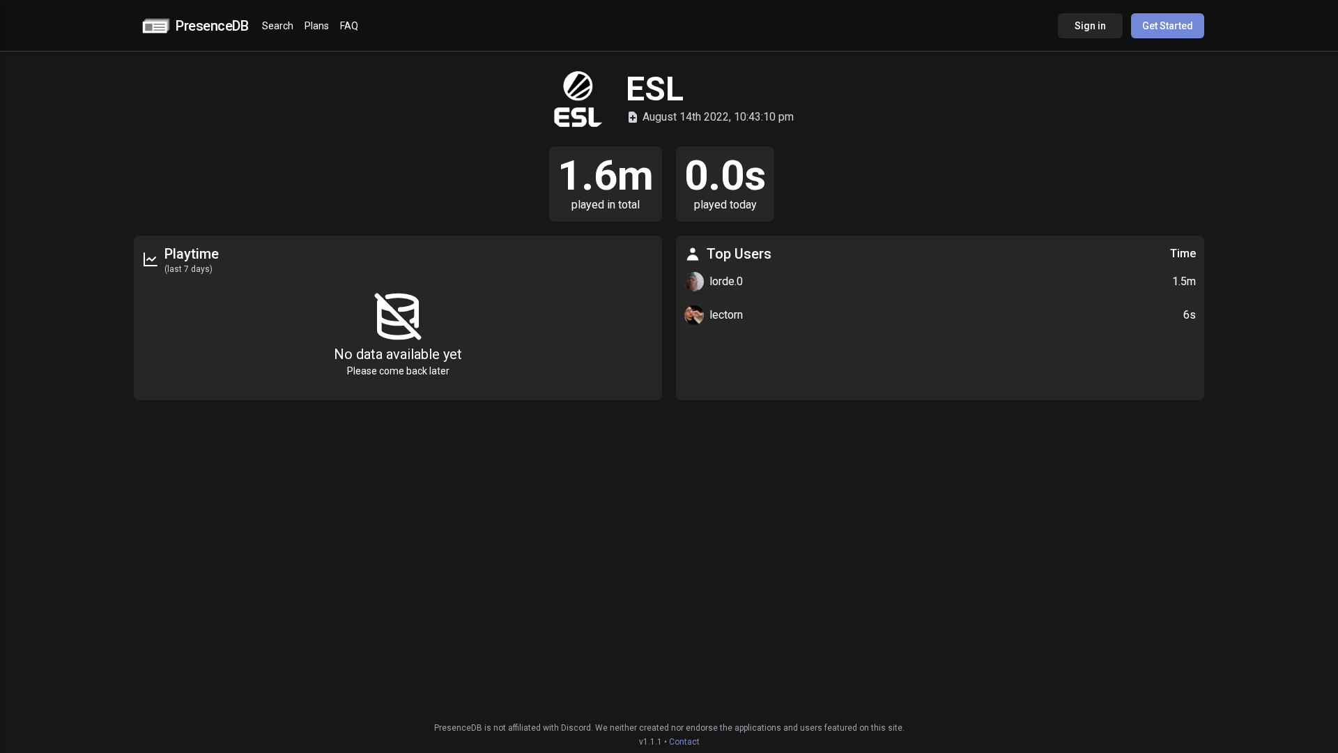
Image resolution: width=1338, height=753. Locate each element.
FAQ (349, 25)
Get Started (1167, 25)
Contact (684, 742)
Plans (317, 25)
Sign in (1090, 25)
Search (277, 25)
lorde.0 (726, 281)
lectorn (726, 314)
